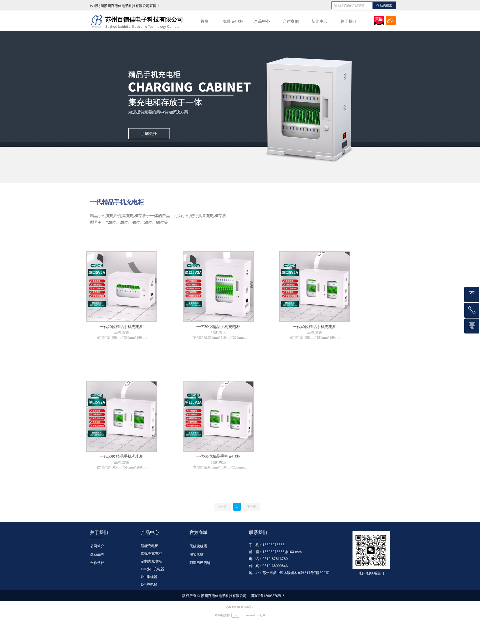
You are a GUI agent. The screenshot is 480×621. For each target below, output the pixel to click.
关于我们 (348, 21)
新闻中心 (320, 21)
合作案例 (291, 21)
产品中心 (262, 21)
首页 (204, 21)
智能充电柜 (233, 21)
